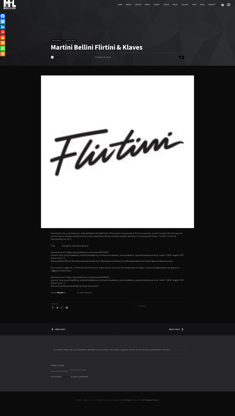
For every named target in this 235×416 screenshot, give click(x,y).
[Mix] (2, 43)
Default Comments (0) (59, 370)
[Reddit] (2, 37)
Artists (138, 4)
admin (58, 57)
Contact (211, 4)
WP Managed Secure (151, 400)
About (128, 4)
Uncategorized (70, 41)
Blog (202, 4)
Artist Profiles (57, 41)
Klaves (58, 245)
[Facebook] (2, 16)
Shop (194, 4)
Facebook (96, 292)
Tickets (166, 4)
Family (147, 4)
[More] (2, 53)
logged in (66, 376)
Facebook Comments (78, 370)
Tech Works (126, 400)
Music (175, 4)
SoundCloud (71, 292)
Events (157, 4)
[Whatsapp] (2, 48)
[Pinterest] (2, 32)
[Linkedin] (2, 26)
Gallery (185, 4)
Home (120, 4)
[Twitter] (2, 21)
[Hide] (1, 59)
